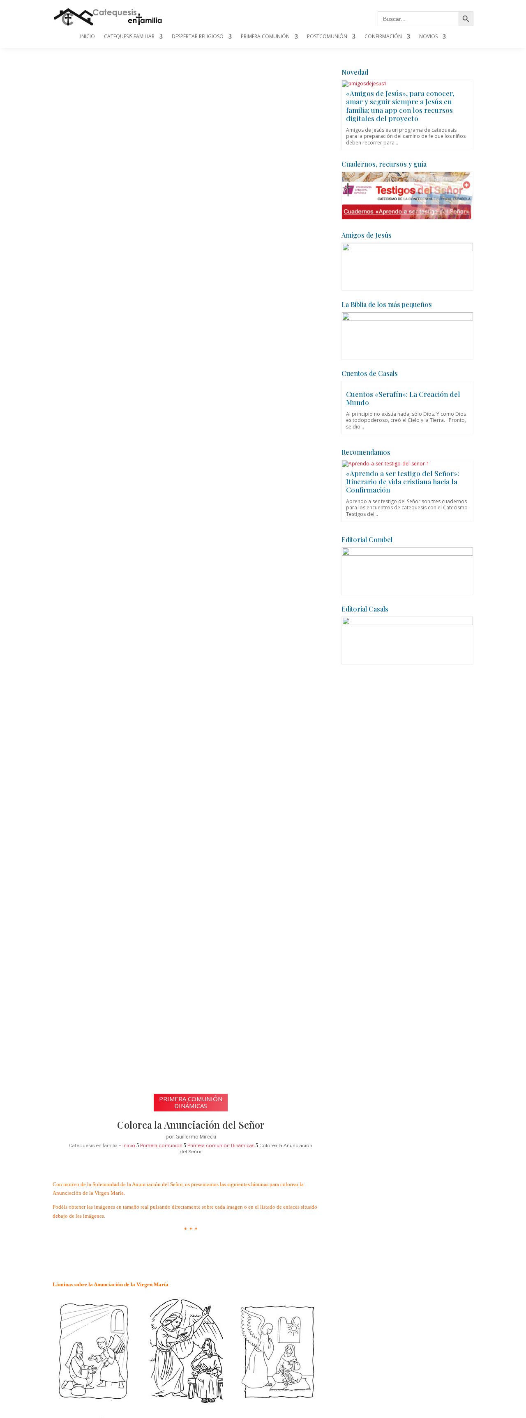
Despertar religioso (198, 37)
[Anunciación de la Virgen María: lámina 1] (94, 1399)
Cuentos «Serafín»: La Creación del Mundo (403, 398)
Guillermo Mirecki (195, 1136)
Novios (428, 37)
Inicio (87, 37)
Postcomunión (327, 37)
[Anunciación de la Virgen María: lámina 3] (278, 1396)
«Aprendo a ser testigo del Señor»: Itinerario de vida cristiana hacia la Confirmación (402, 482)
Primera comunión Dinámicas (190, 1102)
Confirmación (383, 37)
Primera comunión (265, 37)
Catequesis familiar (129, 37)
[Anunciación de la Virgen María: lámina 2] (186, 1403)
